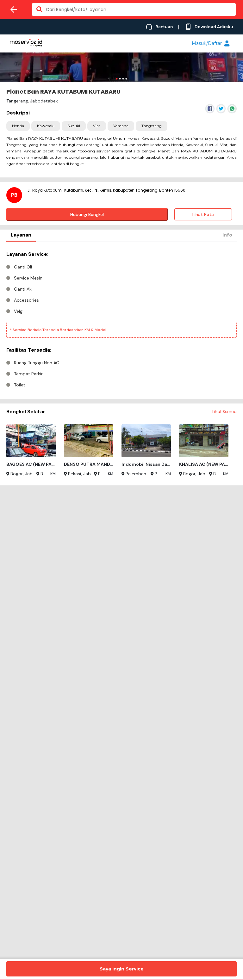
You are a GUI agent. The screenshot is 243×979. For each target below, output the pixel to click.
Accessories (26, 300)
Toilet (19, 385)
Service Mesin (28, 278)
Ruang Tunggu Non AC (36, 363)
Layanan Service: (27, 254)
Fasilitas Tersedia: (28, 350)
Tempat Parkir (28, 374)
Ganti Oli (23, 267)
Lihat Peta (203, 214)
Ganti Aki (23, 289)
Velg (18, 311)
